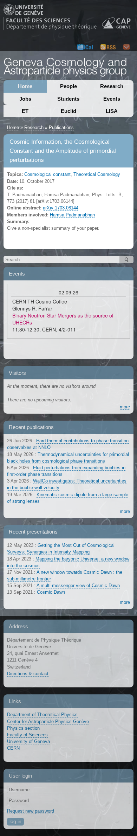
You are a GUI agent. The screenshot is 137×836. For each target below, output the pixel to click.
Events (111, 99)
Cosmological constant (47, 174)
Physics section (23, 728)
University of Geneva (28, 741)
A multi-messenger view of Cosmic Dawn (78, 585)
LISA (112, 111)
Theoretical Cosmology (96, 174)
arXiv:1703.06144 (60, 207)
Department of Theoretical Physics (42, 714)
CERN (13, 748)
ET (25, 111)
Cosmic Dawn (51, 592)
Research (111, 86)
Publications (61, 127)
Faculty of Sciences (27, 734)
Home (25, 86)
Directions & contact (27, 673)
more (125, 406)
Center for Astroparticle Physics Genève (48, 721)
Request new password (30, 811)
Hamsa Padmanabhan (72, 214)
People (68, 86)
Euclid (68, 111)
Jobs (25, 99)
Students (68, 99)
